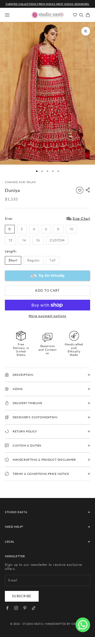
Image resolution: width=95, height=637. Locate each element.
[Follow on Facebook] (7, 608)
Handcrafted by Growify (65, 623)
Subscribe (22, 596)
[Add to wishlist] (79, 190)
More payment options (47, 316)
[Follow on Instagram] (16, 608)
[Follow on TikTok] (33, 608)
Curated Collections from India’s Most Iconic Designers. (47, 3)
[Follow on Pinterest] (24, 608)
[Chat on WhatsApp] (83, 624)
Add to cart (47, 290)
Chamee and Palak (20, 182)
